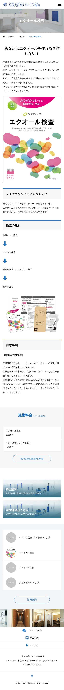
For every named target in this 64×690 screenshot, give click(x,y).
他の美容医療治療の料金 (31, 459)
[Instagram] (32, 675)
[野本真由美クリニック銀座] (21, 4)
